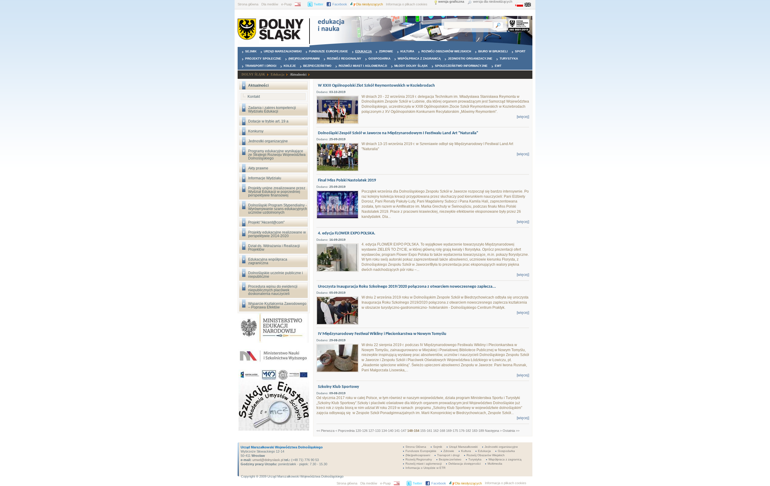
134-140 (387, 430)
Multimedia (495, 463)
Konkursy (255, 131)
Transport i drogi (260, 65)
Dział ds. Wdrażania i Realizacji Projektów (274, 248)
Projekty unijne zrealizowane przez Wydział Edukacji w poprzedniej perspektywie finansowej (276, 191)
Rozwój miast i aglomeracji (363, 65)
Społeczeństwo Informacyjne (461, 65)
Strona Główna (415, 446)
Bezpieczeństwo (317, 65)
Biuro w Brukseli (493, 51)
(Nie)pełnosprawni (304, 58)
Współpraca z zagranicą (419, 58)
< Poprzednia (345, 430)
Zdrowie (386, 51)
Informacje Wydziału (264, 178)
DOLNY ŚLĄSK (253, 74)
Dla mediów (269, 4)
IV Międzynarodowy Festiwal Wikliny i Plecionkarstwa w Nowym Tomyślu (382, 334)
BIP (299, 4)
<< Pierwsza (325, 430)
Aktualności (298, 74)
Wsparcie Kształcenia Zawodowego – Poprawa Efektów (277, 305)
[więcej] (523, 117)
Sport (520, 51)
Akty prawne (258, 168)
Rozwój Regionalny (344, 58)
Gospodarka (379, 58)
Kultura (407, 51)
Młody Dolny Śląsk (411, 65)
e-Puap (286, 4)
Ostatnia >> (511, 430)
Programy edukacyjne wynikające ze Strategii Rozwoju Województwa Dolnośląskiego (277, 154)
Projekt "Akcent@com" (266, 222)
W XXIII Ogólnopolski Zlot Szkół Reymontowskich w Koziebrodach (376, 85)
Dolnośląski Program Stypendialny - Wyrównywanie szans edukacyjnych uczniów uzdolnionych (277, 209)
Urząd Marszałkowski (283, 51)
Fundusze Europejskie (328, 51)
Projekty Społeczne (263, 58)
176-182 (465, 430)
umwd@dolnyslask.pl (267, 460)
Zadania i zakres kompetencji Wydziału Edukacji (272, 109)
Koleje (290, 65)
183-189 (478, 430)
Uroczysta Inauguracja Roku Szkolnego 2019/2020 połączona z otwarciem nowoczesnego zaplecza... (407, 286)
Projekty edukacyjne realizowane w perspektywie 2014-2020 (277, 234)
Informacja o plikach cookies (406, 4)
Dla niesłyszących (369, 4)
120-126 (362, 430)
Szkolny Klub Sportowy (338, 387)
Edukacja (363, 51)
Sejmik (251, 51)
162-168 (439, 430)
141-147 (400, 430)
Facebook (339, 4)
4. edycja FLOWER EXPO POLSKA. (346, 233)
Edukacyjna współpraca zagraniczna (267, 261)
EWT (498, 65)
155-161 (426, 430)
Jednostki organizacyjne (470, 58)
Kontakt (254, 96)
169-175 (452, 430)
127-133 (374, 430)
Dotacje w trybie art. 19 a (268, 121)
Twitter (318, 4)
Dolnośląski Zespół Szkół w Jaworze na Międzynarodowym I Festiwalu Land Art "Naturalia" (398, 133)
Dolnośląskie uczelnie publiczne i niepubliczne (275, 275)
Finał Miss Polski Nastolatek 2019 (347, 180)
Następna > (493, 430)
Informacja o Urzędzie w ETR (425, 467)
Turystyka (509, 58)
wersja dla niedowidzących (492, 1)
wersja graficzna (451, 1)
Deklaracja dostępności (464, 463)
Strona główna (248, 4)
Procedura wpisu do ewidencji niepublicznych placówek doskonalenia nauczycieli (272, 290)
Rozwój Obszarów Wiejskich (446, 51)
